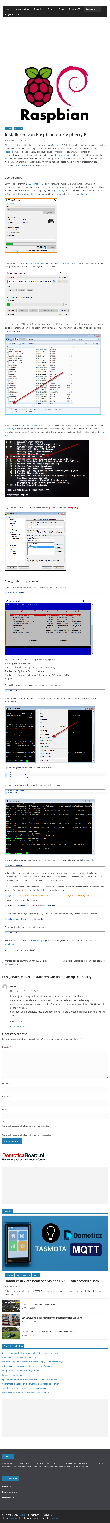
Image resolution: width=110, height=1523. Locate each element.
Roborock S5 (74, 9)
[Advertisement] (55, 45)
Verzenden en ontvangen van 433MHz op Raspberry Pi (26, 962)
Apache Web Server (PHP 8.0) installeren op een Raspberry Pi (29, 1379)
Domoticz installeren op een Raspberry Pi (84, 960)
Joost (24, 140)
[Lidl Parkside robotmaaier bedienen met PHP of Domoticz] (11, 1333)
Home (7, 9)
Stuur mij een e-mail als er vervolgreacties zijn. (25, 1126)
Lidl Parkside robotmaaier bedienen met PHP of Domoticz (48, 1331)
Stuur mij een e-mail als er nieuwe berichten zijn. (26, 1135)
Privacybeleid (8, 1497)
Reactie (6, 1046)
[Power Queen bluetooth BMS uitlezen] (11, 1306)
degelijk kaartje (58, 190)
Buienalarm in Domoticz (13, 1375)
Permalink (40, 991)
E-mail (6, 1096)
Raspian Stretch (70, 263)
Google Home (11, 14)
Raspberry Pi (91, 9)
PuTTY (24, 507)
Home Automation (21, 9)
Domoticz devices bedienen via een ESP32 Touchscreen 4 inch (52, 1281)
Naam (6, 1083)
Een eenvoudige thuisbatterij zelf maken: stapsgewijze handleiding (52, 1318)
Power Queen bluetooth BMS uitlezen (39, 1304)
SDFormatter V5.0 (37, 183)
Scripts (51, 9)
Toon (61, 9)
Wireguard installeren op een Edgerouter (20, 1370)
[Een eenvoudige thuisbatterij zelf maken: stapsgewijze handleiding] (11, 1320)
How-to (8, 128)
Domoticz (38, 9)
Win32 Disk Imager (37, 263)
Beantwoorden (17, 1026)
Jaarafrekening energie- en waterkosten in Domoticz (25, 1392)
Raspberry (18, 128)
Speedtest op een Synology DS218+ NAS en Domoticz (26, 1388)
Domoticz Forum (9, 1492)
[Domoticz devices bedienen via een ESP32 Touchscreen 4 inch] (55, 1243)
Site (4, 1109)
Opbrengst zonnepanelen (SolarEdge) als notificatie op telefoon (30, 1384)
